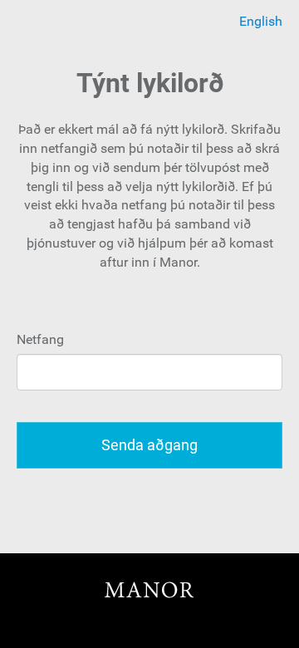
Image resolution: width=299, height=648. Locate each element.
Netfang (40, 339)
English (260, 21)
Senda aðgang (149, 445)
